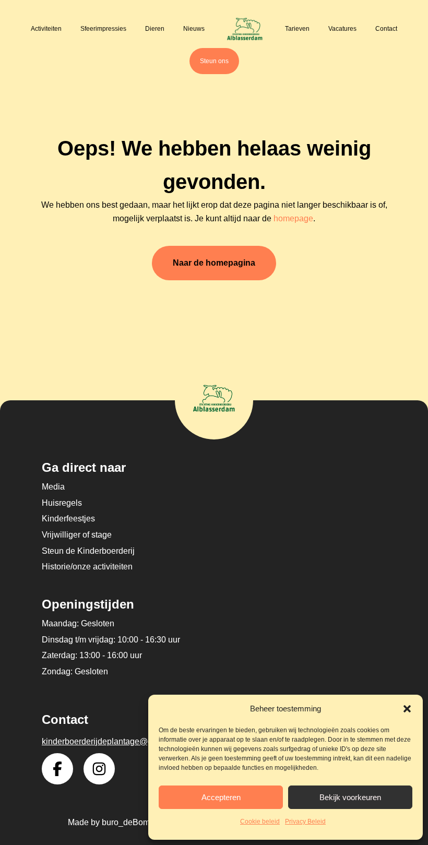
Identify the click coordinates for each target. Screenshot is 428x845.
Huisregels (62, 502)
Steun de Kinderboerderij (88, 550)
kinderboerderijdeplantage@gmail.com (114, 741)
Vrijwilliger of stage (77, 534)
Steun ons (214, 61)
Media (53, 486)
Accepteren (221, 797)
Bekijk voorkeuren (350, 797)
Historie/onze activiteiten (87, 566)
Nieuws (194, 28)
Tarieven (297, 28)
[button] (407, 709)
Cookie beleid (260, 821)
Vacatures (342, 28)
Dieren (154, 28)
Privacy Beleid (305, 821)
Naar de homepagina (214, 262)
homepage (293, 218)
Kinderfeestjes (68, 518)
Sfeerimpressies (103, 28)
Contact (386, 28)
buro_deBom (126, 822)
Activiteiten (46, 28)
